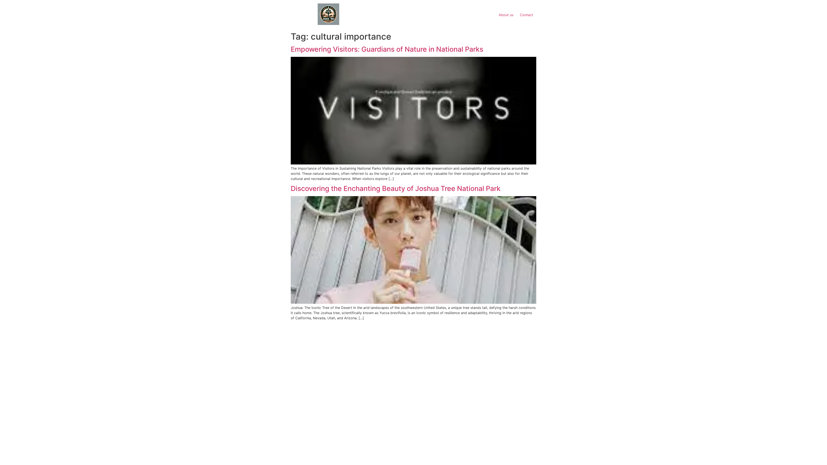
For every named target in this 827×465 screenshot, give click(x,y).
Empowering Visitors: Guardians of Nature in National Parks (387, 49)
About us (506, 15)
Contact (526, 15)
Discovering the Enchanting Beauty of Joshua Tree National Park (396, 188)
